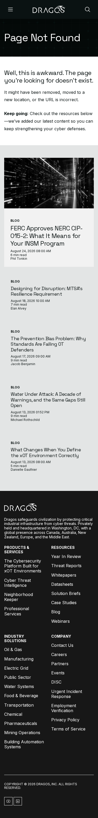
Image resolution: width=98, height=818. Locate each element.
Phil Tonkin (18, 259)
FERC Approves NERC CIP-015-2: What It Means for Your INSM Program (46, 235)
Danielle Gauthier (24, 470)
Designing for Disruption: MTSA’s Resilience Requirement (46, 291)
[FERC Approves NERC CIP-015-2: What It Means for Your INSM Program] (49, 183)
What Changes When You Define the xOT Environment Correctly (46, 452)
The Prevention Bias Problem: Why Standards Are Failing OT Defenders (48, 344)
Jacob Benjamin (23, 364)
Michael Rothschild (25, 420)
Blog (15, 221)
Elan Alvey (18, 308)
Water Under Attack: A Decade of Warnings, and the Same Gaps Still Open (48, 399)
